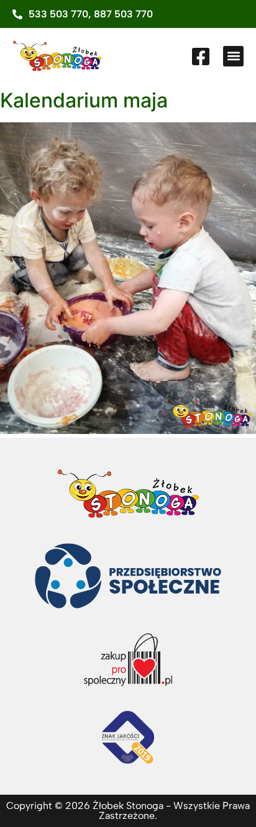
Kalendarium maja (84, 100)
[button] (233, 56)
